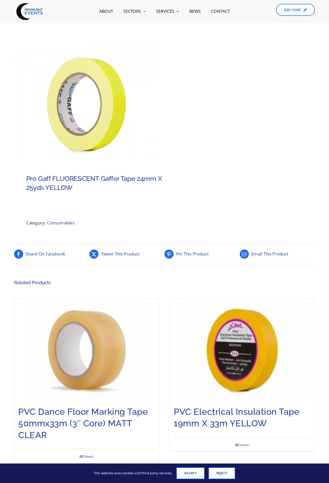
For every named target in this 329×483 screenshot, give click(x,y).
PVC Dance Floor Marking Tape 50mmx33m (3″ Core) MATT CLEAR (83, 423)
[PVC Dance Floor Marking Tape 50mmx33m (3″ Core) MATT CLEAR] (86, 349)
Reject (221, 473)
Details (88, 456)
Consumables (61, 223)
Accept (190, 473)
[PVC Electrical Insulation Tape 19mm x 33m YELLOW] (242, 349)
